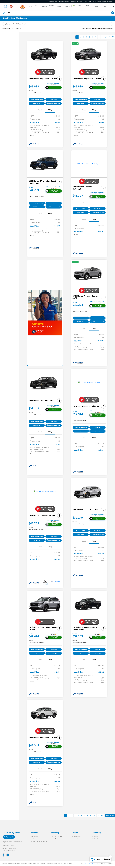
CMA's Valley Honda (7, 863)
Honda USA (71, 863)
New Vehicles (34, 836)
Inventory (35, 832)
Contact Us (10, 837)
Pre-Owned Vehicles (36, 839)
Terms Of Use (24, 863)
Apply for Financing (56, 836)
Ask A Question (36, 103)
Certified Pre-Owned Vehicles (39, 841)
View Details (53, 99)
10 (106, 37)
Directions (95, 836)
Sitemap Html (36, 863)
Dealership (96, 832)
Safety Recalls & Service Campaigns (54, 863)
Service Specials (76, 836)
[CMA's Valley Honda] (11, 6)
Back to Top (110, 816)
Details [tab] (40, 110)
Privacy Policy (16, 863)
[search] (113, 6)
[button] (59, 78)
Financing (55, 832)
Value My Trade (55, 839)
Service (75, 832)
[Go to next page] (109, 37)
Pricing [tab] (50, 110)
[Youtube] (8, 855)
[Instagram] (4, 855)
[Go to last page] (113, 37)
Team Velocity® (89, 863)
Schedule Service (76, 839)
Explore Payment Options (37, 99)
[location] (93, 1)
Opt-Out (66, 863)
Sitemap (30, 863)
